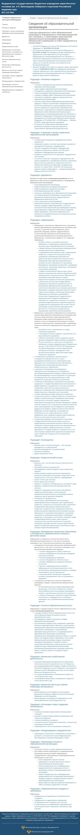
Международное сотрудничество (13, 81)
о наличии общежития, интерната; (46, 720)
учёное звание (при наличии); (44, 482)
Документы (6, 36)
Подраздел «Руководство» (42, 440)
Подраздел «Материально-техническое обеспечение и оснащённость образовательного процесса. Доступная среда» (53, 534)
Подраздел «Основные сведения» (45, 79)
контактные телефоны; (42, 451)
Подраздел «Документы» (41, 175)
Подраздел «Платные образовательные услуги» (51, 605)
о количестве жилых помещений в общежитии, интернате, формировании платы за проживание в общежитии (56, 576)
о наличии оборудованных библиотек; (51, 558)
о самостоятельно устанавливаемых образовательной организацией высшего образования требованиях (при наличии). (53, 806)
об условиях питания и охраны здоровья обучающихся (53, 749)
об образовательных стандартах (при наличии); (50, 802)
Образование (6, 40)
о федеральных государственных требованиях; (50, 800)
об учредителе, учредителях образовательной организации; (55, 91)
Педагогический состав (10, 46)
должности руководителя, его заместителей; (49, 449)
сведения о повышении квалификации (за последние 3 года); (55, 484)
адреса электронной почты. (43, 453)
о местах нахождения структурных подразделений (51, 148)
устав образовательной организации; (47, 185)
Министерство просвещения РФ (42, 831)
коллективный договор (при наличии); (47, 191)
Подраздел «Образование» (42, 220)
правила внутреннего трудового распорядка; (49, 189)
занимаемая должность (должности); (47, 467)
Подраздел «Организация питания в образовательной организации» (46, 743)
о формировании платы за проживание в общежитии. (52, 726)
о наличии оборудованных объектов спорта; (54, 560)
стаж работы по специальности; (45, 498)
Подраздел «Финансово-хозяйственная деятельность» (47, 658)
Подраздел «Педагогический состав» (46, 458)
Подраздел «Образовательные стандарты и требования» (49, 790)
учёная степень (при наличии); (45, 479)
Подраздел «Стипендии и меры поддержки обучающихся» (49, 705)
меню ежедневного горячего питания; (51, 759)
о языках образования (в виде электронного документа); (53, 394)
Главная (5, 24)
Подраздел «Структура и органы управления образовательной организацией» (50, 134)
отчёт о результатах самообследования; (48, 201)
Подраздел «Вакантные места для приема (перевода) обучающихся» (48, 686)
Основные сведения (9, 28)
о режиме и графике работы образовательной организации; (55, 95)
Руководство (6, 43)
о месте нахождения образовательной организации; (52, 93)
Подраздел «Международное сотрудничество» (50, 730)
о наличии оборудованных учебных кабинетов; (55, 551)
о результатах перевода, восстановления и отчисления (53, 419)
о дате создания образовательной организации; (50, 89)
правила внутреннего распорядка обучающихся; (51, 187)
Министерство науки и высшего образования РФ (42, 827)
